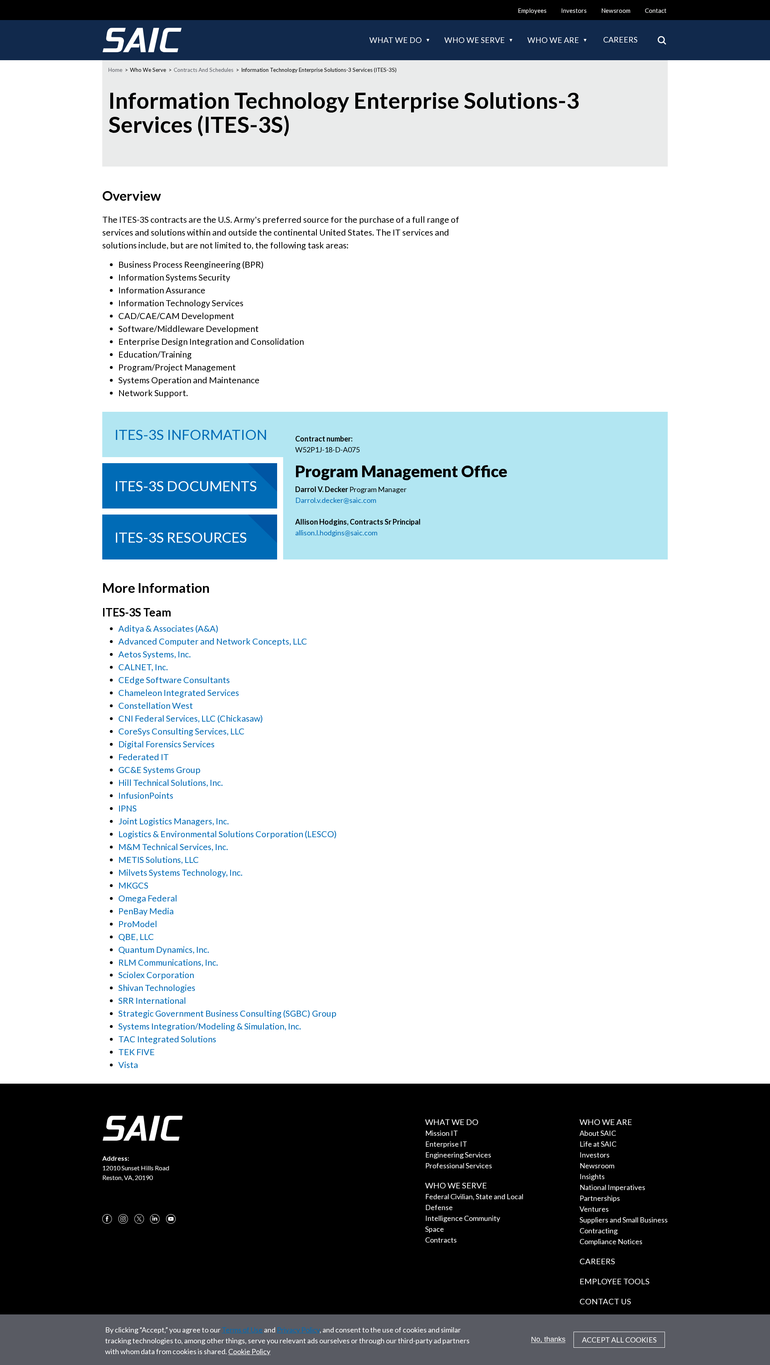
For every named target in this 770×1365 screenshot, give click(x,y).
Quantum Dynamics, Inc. (163, 949)
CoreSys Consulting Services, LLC (181, 731)
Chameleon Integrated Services (178, 693)
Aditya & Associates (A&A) (168, 628)
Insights (592, 1176)
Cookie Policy (249, 1351)
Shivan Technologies (156, 988)
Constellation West (155, 705)
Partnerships (600, 1198)
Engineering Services (458, 1154)
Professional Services (458, 1165)
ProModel (137, 924)
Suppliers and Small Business (624, 1219)
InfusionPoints (145, 795)
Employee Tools (615, 1281)
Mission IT (441, 1133)
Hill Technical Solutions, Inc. (170, 782)
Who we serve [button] (474, 40)
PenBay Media (146, 911)
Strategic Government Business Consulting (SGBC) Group (227, 1013)
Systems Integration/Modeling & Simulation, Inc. (209, 1026)
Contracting (599, 1230)
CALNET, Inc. (143, 667)
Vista (128, 1065)
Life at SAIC (598, 1143)
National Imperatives (612, 1187)
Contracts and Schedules (203, 70)
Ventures (594, 1208)
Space (434, 1229)
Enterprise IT (446, 1143)
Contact (656, 10)
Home (115, 70)
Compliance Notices (611, 1241)
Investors (574, 10)
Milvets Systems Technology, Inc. (180, 872)
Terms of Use (242, 1329)
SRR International (152, 1000)
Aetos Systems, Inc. (154, 654)
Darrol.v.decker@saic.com (335, 500)
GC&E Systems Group (159, 770)
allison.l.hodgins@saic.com (337, 532)
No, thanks (548, 1340)
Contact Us (605, 1301)
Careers (620, 39)
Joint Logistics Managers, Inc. (173, 821)
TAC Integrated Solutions (167, 1039)
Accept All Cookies (619, 1339)
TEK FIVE (136, 1052)
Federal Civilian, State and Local (474, 1196)
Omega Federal (147, 898)
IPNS (127, 808)
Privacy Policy (298, 1329)
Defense (439, 1207)
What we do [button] (395, 40)
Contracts (441, 1239)
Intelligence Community (462, 1218)
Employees (532, 10)
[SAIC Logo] (142, 40)
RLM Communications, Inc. (168, 962)
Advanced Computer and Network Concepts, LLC (212, 641)
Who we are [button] (553, 40)
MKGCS (133, 885)
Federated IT (143, 757)
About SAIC (598, 1133)
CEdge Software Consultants (174, 680)
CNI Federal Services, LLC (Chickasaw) (190, 718)
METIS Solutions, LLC (158, 859)
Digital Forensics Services (166, 744)
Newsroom (615, 10)
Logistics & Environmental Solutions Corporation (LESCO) (227, 834)
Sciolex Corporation (156, 975)
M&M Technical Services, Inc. (173, 847)
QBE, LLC (136, 937)
